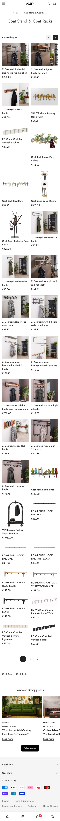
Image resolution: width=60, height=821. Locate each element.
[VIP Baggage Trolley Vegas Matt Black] (15, 513)
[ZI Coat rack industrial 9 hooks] (15, 266)
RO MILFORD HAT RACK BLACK (15, 610)
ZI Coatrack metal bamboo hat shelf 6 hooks (12, 365)
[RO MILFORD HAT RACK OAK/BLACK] (15, 574)
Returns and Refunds (12, 806)
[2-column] (55, 37)
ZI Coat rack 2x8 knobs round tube (14, 323)
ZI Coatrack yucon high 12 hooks (43, 447)
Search (5, 801)
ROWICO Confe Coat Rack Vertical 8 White (42, 611)
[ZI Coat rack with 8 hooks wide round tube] (44, 307)
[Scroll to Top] (55, 806)
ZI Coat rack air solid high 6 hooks (44, 407)
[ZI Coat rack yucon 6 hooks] (15, 471)
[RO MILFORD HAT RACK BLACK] (15, 601)
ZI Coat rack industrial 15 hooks (44, 239)
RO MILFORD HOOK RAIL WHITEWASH (42, 557)
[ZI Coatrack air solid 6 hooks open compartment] (15, 390)
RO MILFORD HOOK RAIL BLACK (42, 512)
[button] (54, 3)
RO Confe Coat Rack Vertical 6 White (13, 140)
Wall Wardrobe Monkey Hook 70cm (43, 115)
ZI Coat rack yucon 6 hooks (13, 487)
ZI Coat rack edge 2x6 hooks (13, 447)
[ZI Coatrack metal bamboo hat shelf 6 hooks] (15, 347)
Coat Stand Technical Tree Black (15, 242)
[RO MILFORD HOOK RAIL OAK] (15, 548)
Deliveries (32, 806)
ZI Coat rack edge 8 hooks (12, 111)
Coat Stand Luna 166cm (43, 201)
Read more (7, 738)
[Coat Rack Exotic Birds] (44, 473)
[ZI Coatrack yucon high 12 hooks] (44, 430)
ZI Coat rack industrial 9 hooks (14, 283)
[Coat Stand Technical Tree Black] (15, 224)
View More (30, 748)
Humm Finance (50, 806)
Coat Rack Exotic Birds (42, 489)
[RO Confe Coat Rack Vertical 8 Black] (44, 628)
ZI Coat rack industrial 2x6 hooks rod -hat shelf (14, 71)
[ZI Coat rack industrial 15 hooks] (44, 222)
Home (15, 12)
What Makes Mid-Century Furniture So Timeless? (17, 732)
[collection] (22, 816)
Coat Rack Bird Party (12, 201)
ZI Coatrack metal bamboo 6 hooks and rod (44, 363)
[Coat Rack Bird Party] (15, 184)
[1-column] (48, 37)
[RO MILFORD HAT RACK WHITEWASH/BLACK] (44, 574)
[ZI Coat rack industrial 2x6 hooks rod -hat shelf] (15, 54)
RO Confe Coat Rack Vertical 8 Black (42, 638)
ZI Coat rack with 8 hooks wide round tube (44, 323)
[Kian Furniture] (30, 3)
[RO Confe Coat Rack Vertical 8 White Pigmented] (15, 626)
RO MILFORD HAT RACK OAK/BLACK (15, 584)
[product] (7, 816)
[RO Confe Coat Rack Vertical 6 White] (15, 131)
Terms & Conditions (24, 801)
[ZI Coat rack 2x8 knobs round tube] (15, 306)
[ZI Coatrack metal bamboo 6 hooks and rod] (44, 347)
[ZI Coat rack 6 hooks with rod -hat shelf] (44, 266)
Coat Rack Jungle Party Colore (42, 158)
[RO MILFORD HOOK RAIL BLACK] (44, 504)
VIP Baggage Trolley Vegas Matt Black (12, 531)
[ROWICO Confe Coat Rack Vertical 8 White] (44, 601)
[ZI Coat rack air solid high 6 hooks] (44, 390)
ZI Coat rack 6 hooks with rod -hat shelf (44, 283)
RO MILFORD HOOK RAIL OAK (13, 557)
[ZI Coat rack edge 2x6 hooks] (15, 430)
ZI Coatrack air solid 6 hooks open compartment (15, 407)
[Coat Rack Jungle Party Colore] (44, 140)
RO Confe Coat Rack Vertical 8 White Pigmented (13, 636)
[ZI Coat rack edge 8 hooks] (15, 94)
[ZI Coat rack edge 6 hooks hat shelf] (44, 54)
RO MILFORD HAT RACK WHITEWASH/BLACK (44, 584)
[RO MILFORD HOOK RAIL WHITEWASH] (44, 548)
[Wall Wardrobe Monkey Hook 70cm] (44, 96)
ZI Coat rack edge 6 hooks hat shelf (41, 71)
